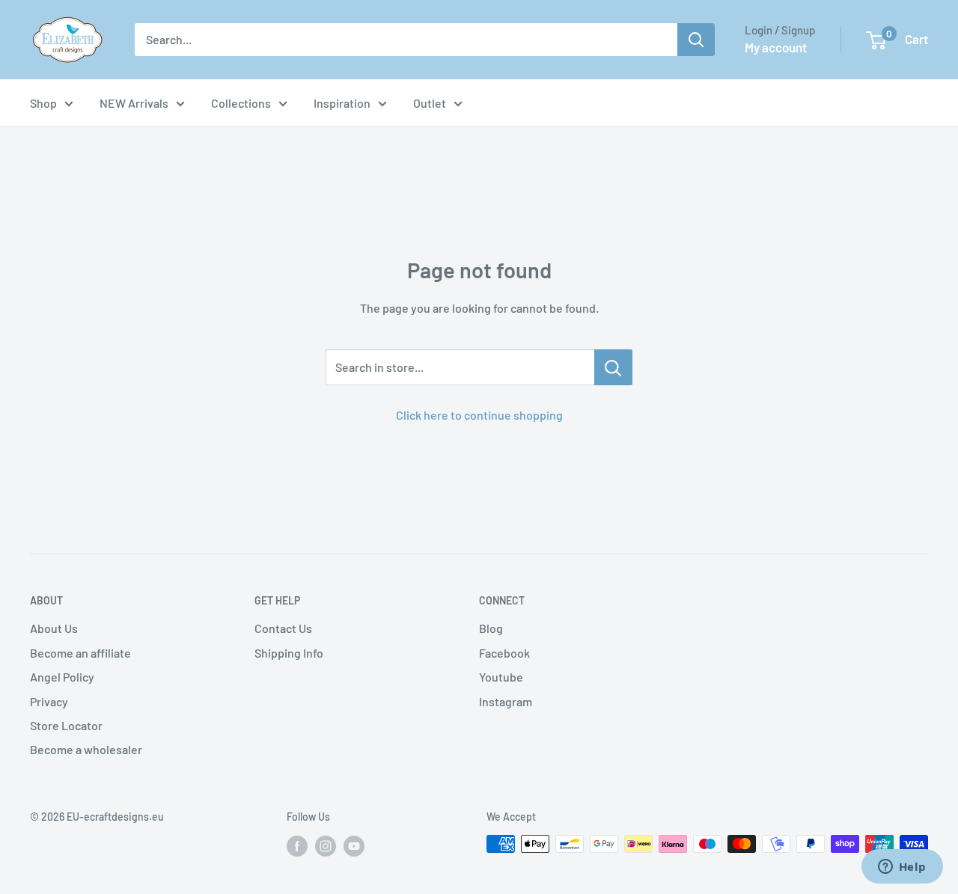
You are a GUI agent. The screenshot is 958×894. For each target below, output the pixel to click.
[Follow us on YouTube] (354, 845)
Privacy (49, 701)
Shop (43, 103)
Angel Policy (62, 677)
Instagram (505, 701)
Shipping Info (288, 653)
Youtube (501, 677)
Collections (241, 103)
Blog (491, 628)
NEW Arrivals (134, 103)
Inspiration (342, 103)
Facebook (504, 653)
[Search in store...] (613, 367)
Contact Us (283, 628)
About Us (54, 628)
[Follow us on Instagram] (325, 845)
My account (776, 47)
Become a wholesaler (86, 749)
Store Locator (66, 725)
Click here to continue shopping (479, 415)
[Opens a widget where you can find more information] (902, 868)
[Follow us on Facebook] (297, 845)
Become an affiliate (80, 653)
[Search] (696, 39)
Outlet (429, 103)
